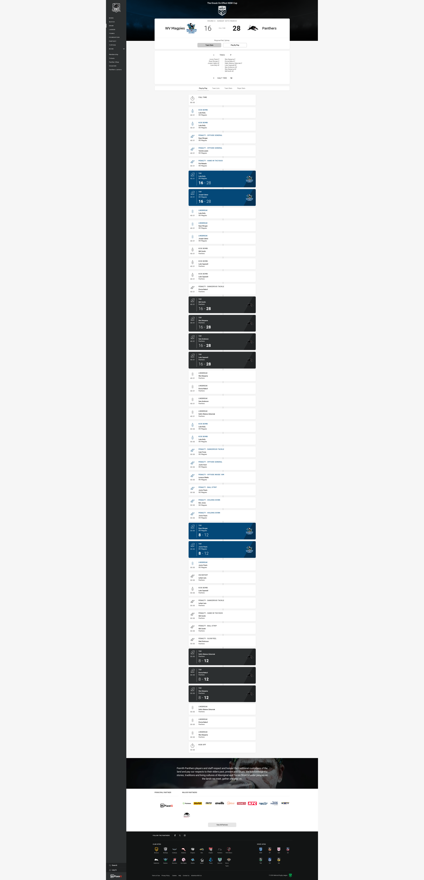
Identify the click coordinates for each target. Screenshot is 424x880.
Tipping (112, 45)
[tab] (203, 88)
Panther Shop (114, 62)
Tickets (112, 58)
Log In (114, 870)
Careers (174, 875)
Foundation (114, 37)
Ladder (112, 29)
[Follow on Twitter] (180, 835)
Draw (111, 25)
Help (179, 875)
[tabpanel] (222, 425)
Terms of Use (156, 875)
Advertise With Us (196, 875)
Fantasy (112, 41)
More (111, 49)
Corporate (112, 66)
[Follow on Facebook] (175, 835)
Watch (112, 22)
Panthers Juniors (115, 70)
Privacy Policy (166, 875)
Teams (112, 33)
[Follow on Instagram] (185, 835)
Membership (113, 54)
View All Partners (222, 825)
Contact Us (186, 875)
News (111, 18)
